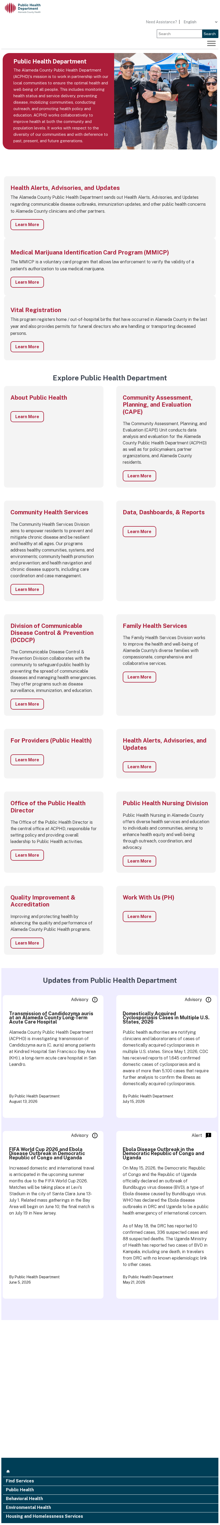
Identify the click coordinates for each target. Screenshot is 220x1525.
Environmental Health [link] (28, 1508)
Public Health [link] (20, 1490)
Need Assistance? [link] (161, 22)
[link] (26, 8)
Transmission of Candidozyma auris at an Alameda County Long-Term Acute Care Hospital (51, 1018)
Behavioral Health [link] (24, 1499)
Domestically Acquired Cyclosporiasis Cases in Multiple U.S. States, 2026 (166, 1018)
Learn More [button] (27, 224)
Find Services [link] (20, 1481)
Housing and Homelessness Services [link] (44, 1517)
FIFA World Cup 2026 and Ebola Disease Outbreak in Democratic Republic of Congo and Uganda (47, 1153)
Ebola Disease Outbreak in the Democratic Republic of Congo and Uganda (163, 1153)
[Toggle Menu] (211, 43)
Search (210, 34)
